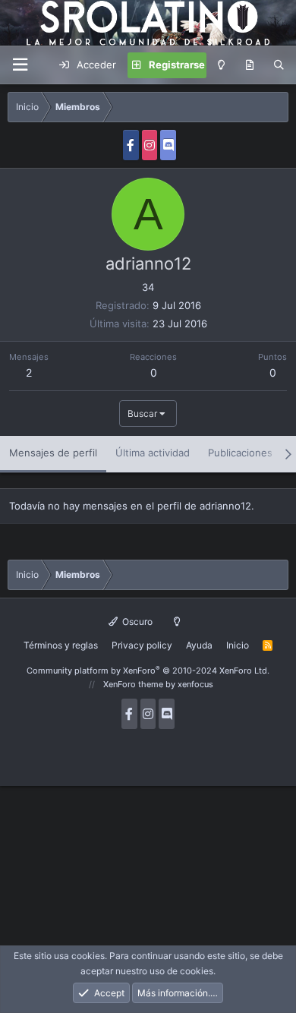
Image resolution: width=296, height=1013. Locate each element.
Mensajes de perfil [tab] (53, 453)
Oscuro (136, 621)
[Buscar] (279, 65)
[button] (19, 65)
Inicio (237, 645)
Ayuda (199, 645)
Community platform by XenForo (148, 670)
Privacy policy (142, 645)
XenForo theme (133, 684)
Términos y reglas (61, 645)
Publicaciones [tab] (240, 453)
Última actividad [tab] (152, 453)
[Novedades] (249, 65)
